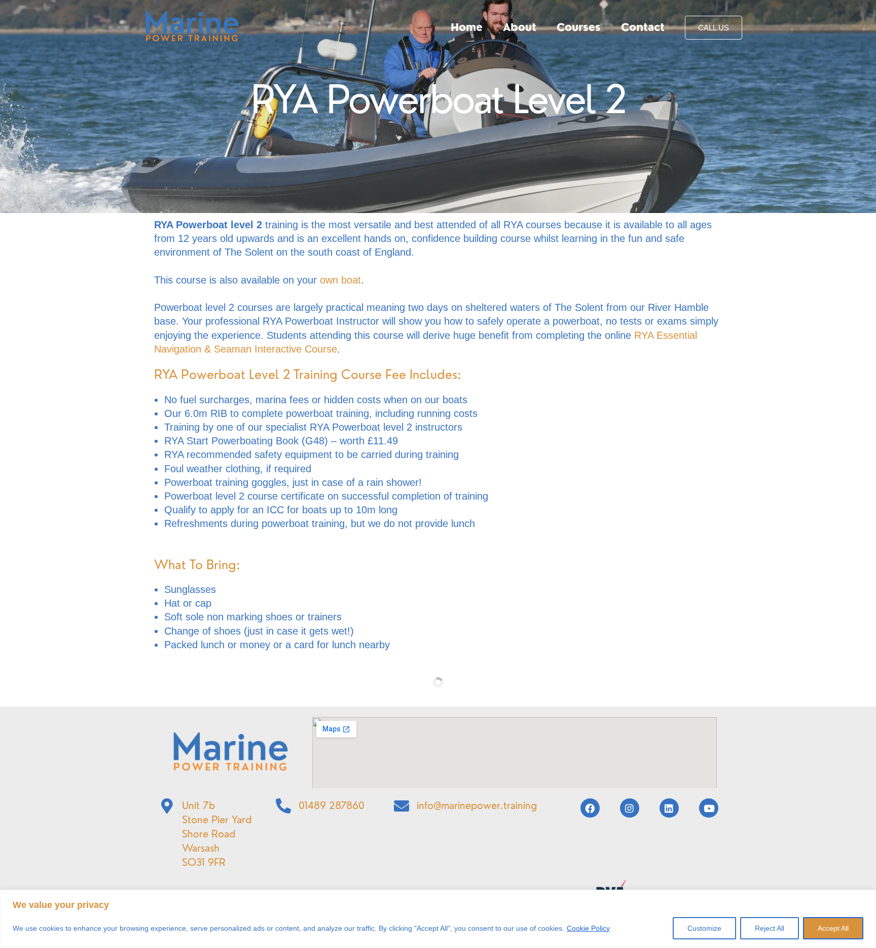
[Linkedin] (669, 808)
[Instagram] (629, 808)
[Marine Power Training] (192, 26)
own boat (340, 280)
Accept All (833, 928)
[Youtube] (708, 808)
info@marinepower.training (477, 805)
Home (467, 27)
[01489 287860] (283, 806)
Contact (643, 27)
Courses (579, 27)
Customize (704, 928)
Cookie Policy (588, 928)
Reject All (769, 928)
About (519, 27)
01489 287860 (331, 805)
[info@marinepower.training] (401, 806)
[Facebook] (590, 808)
